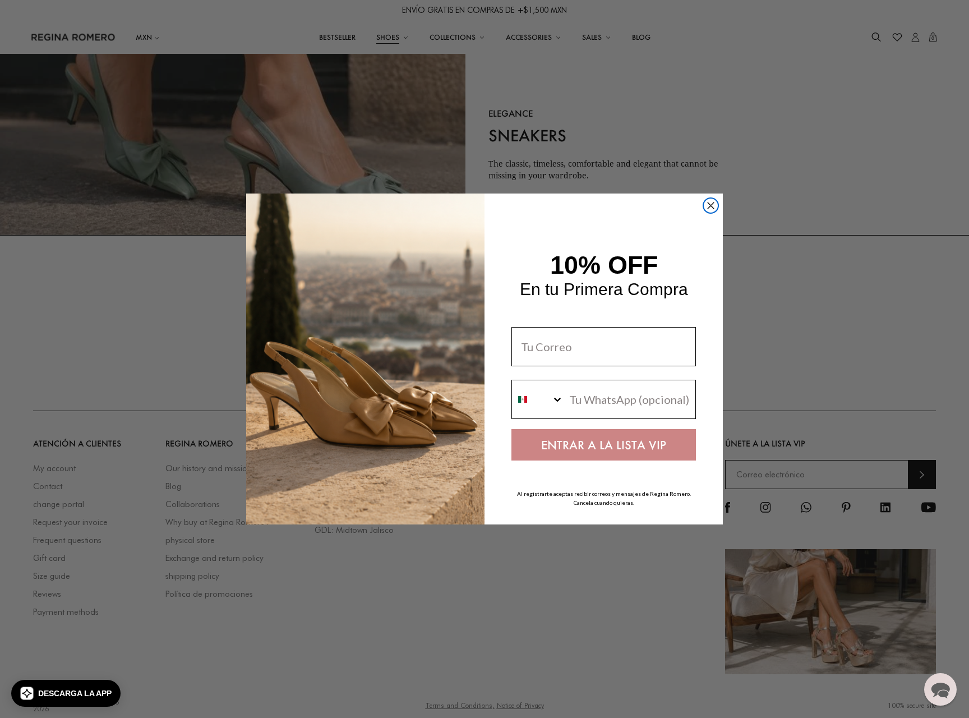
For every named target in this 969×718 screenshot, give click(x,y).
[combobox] (538, 399)
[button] (66, 693)
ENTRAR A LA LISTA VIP (603, 445)
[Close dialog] (710, 205)
